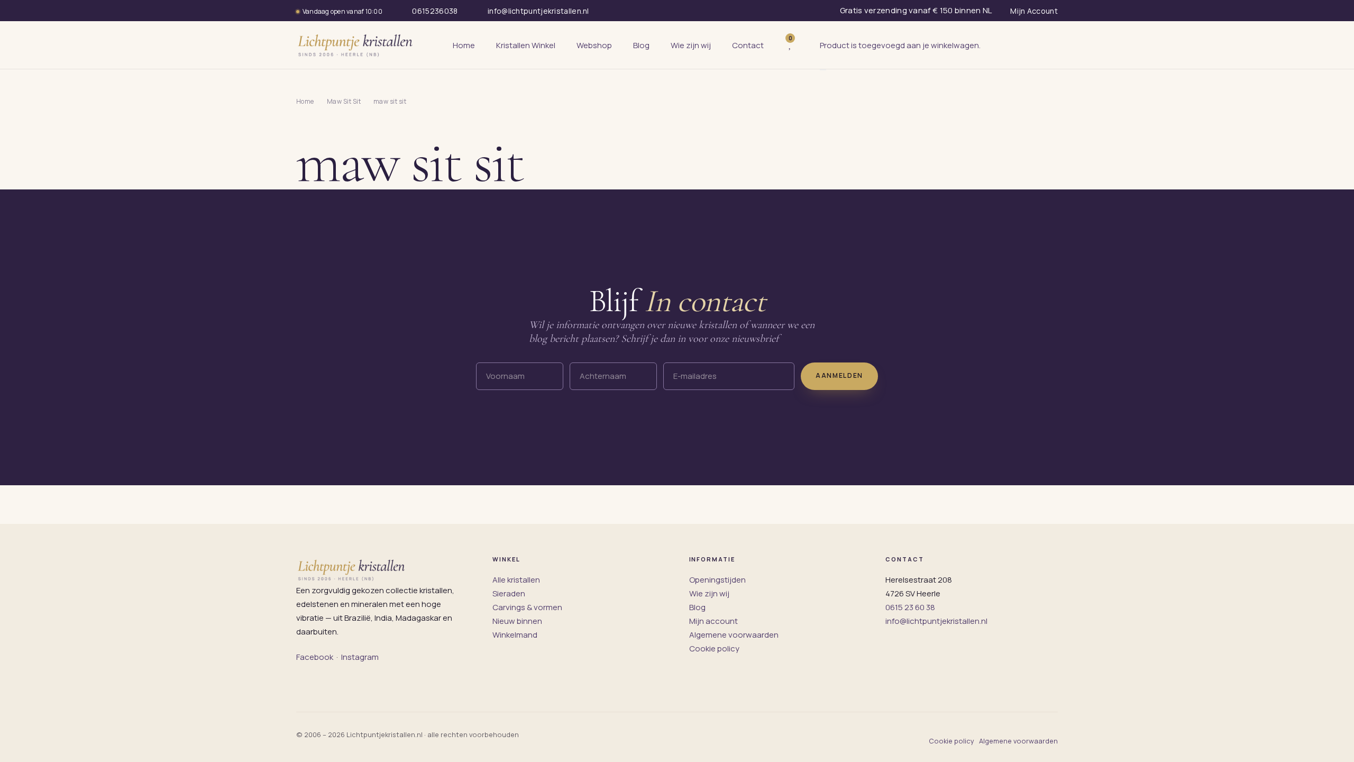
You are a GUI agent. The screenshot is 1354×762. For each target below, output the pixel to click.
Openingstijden (717, 579)
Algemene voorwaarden (734, 634)
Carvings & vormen (527, 607)
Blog (697, 607)
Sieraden (508, 593)
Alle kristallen (516, 579)
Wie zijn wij (709, 593)
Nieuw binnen (517, 621)
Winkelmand (514, 634)
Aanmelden (839, 375)
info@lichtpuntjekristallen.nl (936, 621)
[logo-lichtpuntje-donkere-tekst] (356, 45)
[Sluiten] (823, 69)
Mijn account (713, 621)
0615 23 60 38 (910, 607)
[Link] (806, 45)
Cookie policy (714, 648)
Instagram (360, 657)
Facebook (314, 657)
